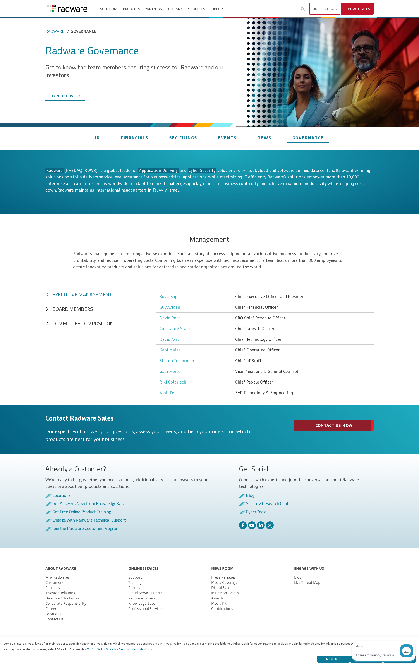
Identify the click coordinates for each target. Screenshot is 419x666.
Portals (134, 587)
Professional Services (145, 608)
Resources (196, 8)
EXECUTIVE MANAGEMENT (82, 294)
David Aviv (169, 339)
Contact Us (54, 619)
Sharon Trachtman (177, 360)
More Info (333, 659)
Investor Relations (60, 593)
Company (174, 8)
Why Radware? (57, 577)
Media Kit (219, 603)
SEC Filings (183, 137)
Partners (153, 8)
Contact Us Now (333, 425)
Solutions (109, 8)
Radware (54, 31)
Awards (217, 598)
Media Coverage (224, 582)
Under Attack (325, 8)
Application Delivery (158, 170)
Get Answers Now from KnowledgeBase (89, 503)
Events (227, 137)
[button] (303, 9)
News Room (222, 568)
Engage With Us (309, 568)
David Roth (170, 318)
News (264, 137)
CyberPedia (256, 512)
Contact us (62, 96)
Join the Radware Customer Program (86, 528)
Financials (134, 137)
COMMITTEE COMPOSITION (82, 323)
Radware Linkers (141, 598)
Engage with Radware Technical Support (89, 520)
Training (135, 582)
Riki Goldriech (173, 382)
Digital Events (222, 587)
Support (217, 8)
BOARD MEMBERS (72, 309)
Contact (357, 8)
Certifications (222, 608)
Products (131, 8)
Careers (51, 608)
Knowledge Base (141, 603)
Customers (54, 582)
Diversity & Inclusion (62, 598)
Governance (308, 137)
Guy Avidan (170, 307)
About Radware (60, 568)
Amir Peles (170, 392)
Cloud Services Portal (145, 593)
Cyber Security (202, 170)
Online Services (143, 568)
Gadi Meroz (170, 371)
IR (97, 137)
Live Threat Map (307, 582)
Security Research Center (269, 503)
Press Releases (223, 577)
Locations (61, 495)
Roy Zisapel (170, 296)
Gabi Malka (170, 350)
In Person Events (225, 593)
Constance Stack (175, 328)
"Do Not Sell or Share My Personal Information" (117, 649)
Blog (250, 495)
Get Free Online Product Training (81, 512)
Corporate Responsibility (65, 603)
